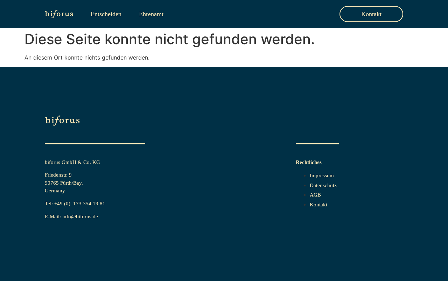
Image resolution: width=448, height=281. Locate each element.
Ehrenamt (151, 14)
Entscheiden (106, 14)
